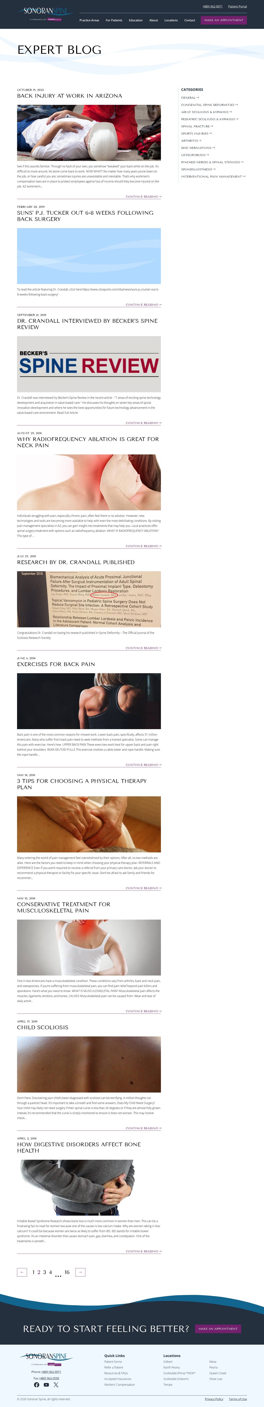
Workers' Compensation (119, 1385)
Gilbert (167, 1362)
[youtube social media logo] (46, 1384)
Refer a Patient (113, 1367)
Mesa (212, 1362)
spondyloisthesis (196, 169)
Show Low (215, 1379)
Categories (192, 89)
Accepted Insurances (117, 1379)
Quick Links (114, 1355)
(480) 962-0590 (49, 1378)
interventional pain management (211, 176)
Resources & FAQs (116, 1373)
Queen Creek (217, 1373)
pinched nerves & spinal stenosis (210, 162)
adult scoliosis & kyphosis (204, 112)
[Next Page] (80, 1272)
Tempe (167, 1385)
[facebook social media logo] (36, 1384)
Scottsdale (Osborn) (175, 1379)
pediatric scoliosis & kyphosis (208, 119)
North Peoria (171, 1367)
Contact (189, 20)
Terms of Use (238, 1399)
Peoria (213, 1367)
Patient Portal (237, 6)
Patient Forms (113, 1362)
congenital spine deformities (207, 105)
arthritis (189, 140)
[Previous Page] (22, 1272)
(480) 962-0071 (213, 6)
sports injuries (194, 133)
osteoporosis (193, 155)
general (188, 97)
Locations (171, 1355)
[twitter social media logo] (56, 1384)
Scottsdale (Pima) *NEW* (179, 1373)
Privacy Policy (214, 1399)
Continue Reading (142, 196)
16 (67, 1272)
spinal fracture (195, 126)
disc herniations (196, 148)
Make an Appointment (223, 20)
